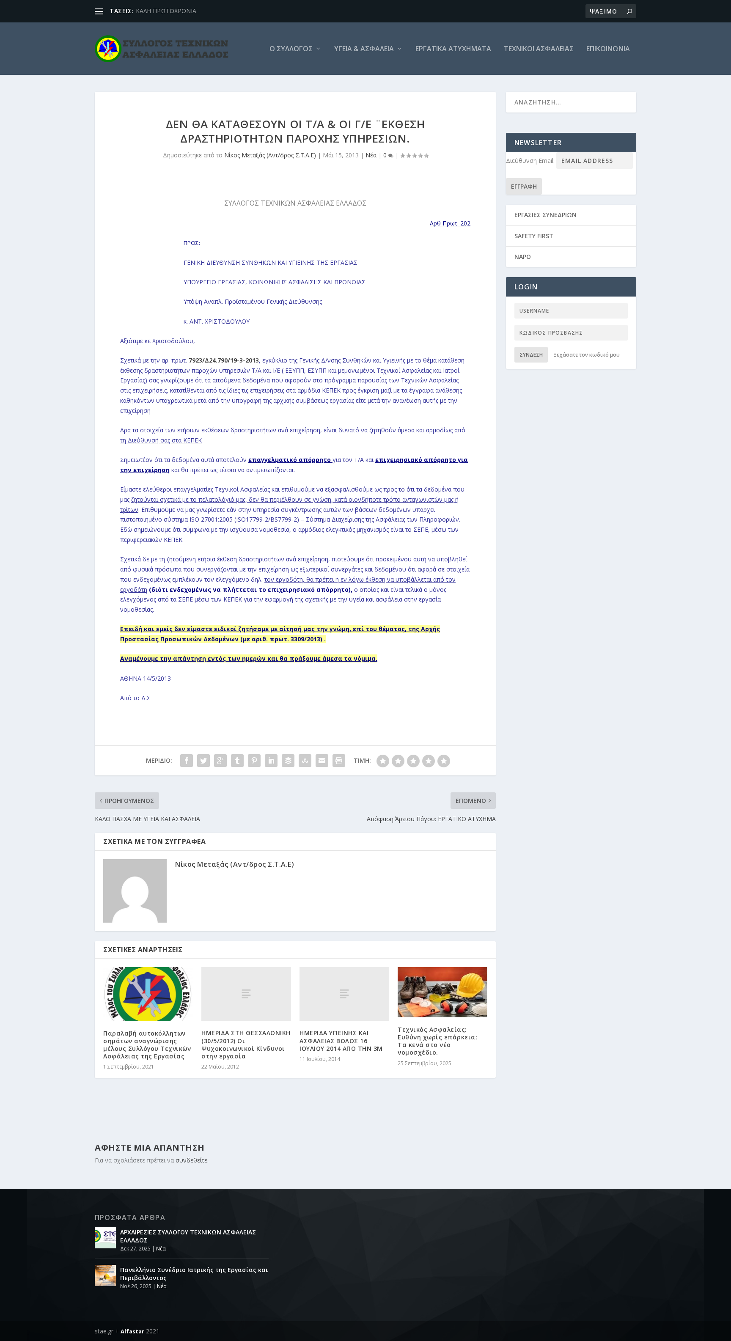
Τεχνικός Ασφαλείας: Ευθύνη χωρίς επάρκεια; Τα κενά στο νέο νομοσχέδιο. (437, 1041)
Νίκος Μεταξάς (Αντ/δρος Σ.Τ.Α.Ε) (270, 155)
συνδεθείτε (191, 1160)
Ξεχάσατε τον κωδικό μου (586, 354)
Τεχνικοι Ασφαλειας (539, 49)
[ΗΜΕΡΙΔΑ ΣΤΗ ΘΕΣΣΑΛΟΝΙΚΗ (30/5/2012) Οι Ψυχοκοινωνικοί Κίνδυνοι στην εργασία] (246, 994)
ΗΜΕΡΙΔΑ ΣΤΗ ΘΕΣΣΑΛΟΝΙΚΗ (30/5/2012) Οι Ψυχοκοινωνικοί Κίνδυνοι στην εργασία (246, 1044)
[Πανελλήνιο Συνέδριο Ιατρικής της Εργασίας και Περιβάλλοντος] (105, 1275)
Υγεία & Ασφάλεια (364, 49)
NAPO (522, 257)
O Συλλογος (291, 49)
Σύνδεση (531, 354)
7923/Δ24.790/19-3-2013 (224, 360)
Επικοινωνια (608, 49)
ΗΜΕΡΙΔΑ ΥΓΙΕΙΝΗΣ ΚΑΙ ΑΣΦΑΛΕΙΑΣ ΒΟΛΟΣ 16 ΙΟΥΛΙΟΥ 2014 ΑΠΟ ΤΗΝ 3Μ (341, 1040)
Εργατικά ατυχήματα (453, 49)
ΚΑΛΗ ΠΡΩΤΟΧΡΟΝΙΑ (166, 11)
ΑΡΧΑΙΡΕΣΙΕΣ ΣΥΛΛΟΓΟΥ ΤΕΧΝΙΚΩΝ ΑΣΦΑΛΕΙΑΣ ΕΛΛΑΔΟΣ (188, 1236)
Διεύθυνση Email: (531, 161)
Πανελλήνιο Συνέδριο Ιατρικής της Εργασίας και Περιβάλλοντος (194, 1273)
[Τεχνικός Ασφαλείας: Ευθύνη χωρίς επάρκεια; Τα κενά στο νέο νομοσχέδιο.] (442, 992)
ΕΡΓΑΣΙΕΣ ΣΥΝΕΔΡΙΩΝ (545, 215)
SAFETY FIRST (533, 236)
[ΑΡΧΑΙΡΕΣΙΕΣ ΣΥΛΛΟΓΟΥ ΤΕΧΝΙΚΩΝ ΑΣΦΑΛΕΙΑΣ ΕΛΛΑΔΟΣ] (105, 1237)
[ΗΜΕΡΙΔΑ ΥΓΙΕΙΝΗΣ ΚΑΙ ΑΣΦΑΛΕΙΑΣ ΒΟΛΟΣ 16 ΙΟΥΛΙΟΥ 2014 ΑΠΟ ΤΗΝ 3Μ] (344, 994)
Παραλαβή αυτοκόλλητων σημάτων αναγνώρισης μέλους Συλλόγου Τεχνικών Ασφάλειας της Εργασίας (147, 1045)
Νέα (371, 155)
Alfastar (132, 1331)
